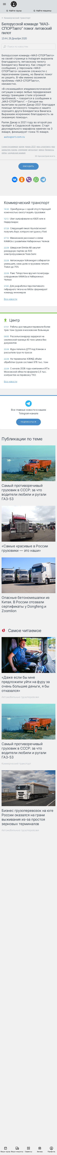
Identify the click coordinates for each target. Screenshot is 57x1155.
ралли (21, 146)
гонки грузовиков (10, 146)
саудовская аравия (16, 153)
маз (53, 146)
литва (4, 153)
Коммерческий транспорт (16, 763)
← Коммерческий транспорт (16, 18)
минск (41, 150)
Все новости (10, 299)
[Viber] (29, 179)
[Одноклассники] (22, 179)
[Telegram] (43, 179)
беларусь (49, 150)
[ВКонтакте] (14, 179)
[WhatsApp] (36, 179)
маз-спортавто (44, 146)
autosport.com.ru (14, 136)
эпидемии (22, 150)
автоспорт (33, 150)
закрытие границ (9, 150)
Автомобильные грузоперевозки (20, 697)
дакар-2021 (30, 146)
